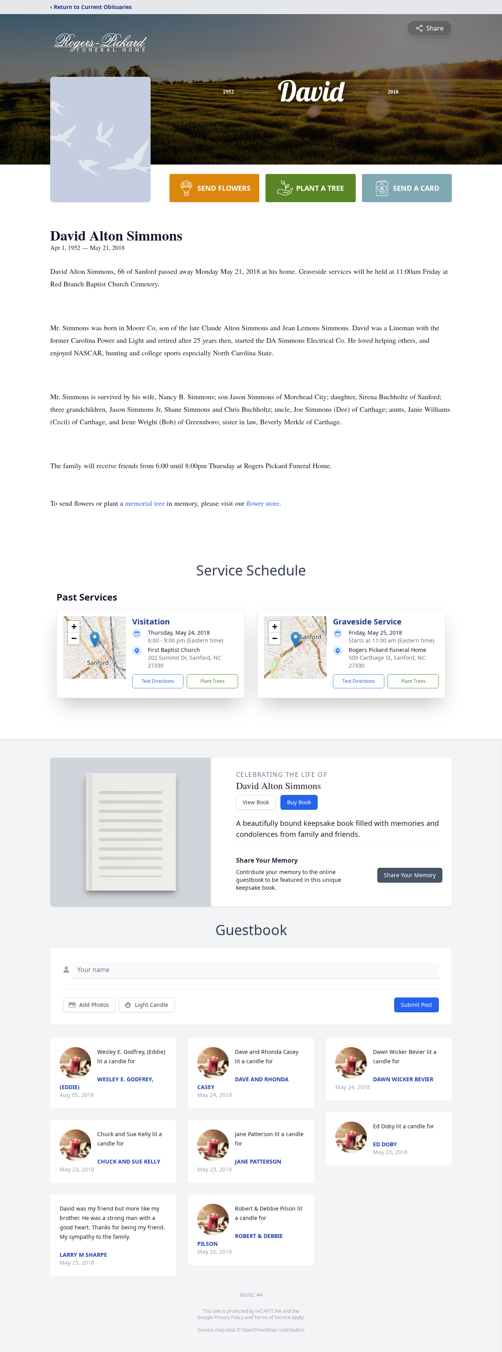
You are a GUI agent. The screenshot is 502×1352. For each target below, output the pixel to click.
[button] (95, 640)
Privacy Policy (229, 1317)
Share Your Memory (410, 875)
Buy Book (299, 802)
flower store (262, 503)
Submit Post (416, 1004)
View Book (256, 802)
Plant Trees (212, 681)
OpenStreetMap (259, 1330)
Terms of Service (272, 1317)
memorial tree (145, 503)
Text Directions (158, 681)
